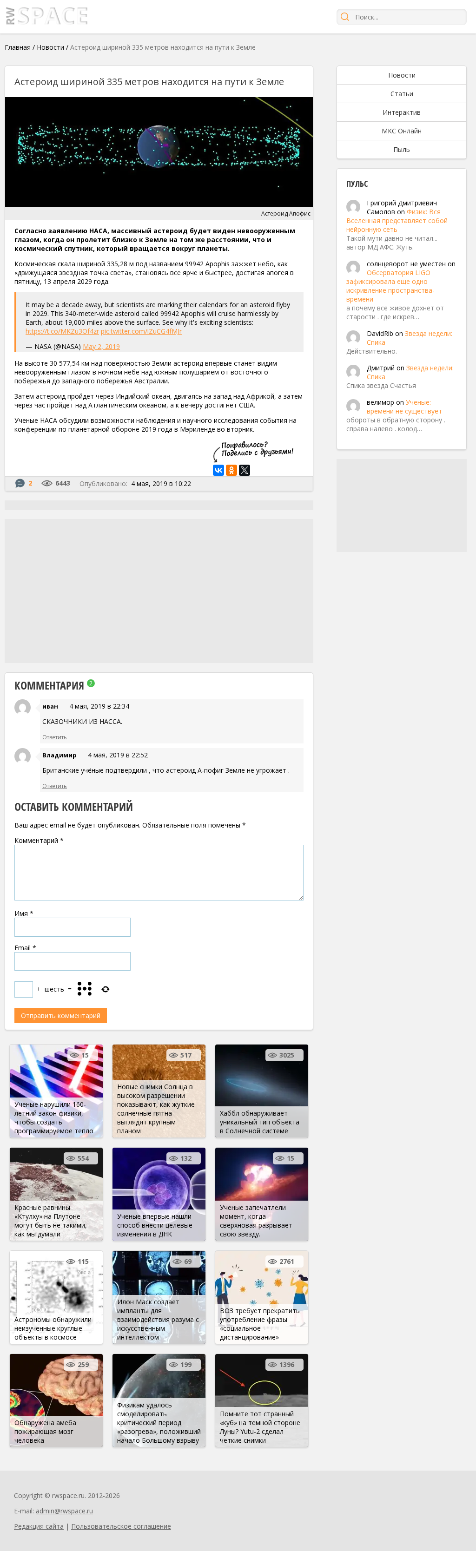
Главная (18, 47)
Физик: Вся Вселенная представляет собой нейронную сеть (397, 220)
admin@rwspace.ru (64, 1510)
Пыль (401, 149)
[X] (244, 470)
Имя (23, 913)
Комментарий (39, 840)
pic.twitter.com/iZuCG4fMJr (141, 331)
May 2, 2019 (101, 346)
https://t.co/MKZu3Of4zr (62, 331)
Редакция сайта (39, 1526)
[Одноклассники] (231, 470)
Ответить (54, 737)
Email (25, 947)
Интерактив (402, 112)
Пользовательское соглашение (121, 1526)
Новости (50, 47)
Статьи (401, 93)
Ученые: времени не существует (404, 406)
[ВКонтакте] (218, 470)
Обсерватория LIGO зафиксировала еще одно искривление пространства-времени (390, 285)
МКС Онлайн (402, 130)
